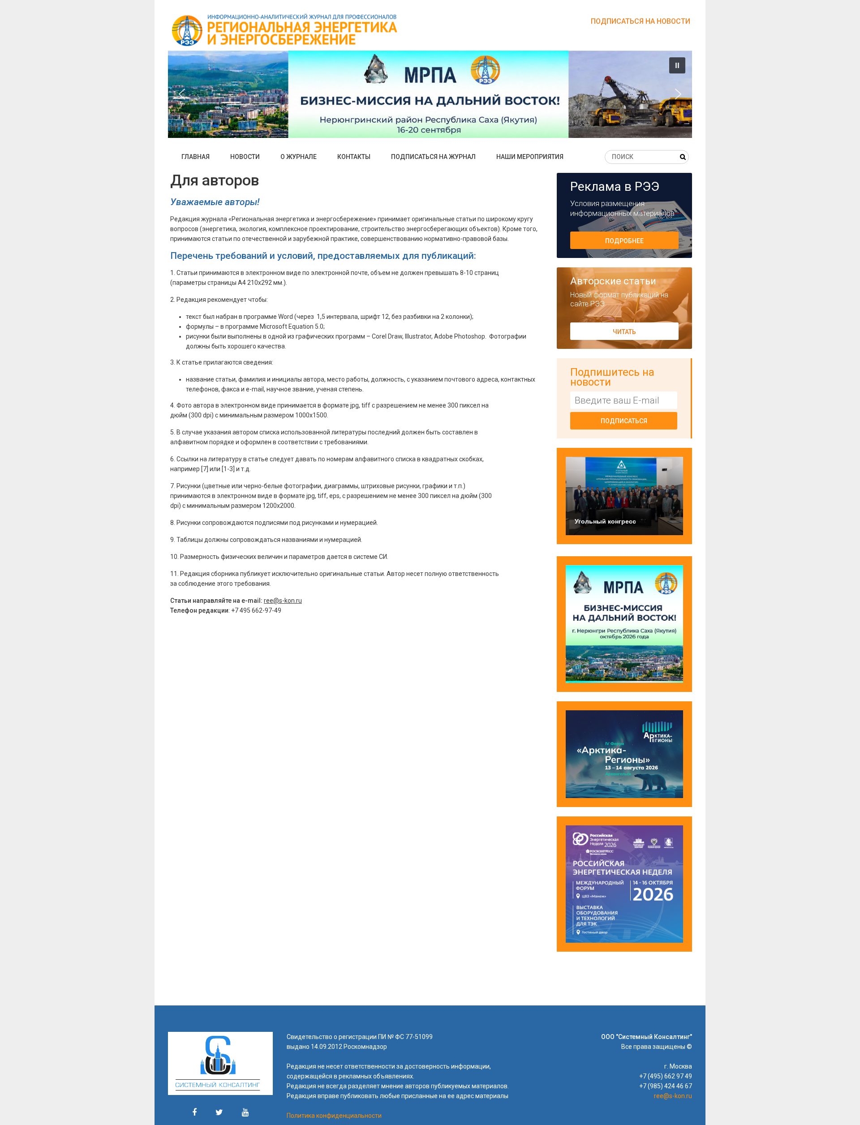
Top (839, 1104)
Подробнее (624, 241)
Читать (624, 331)
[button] (430, 94)
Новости (245, 156)
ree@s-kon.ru (283, 600)
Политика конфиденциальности (334, 1115)
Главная (195, 156)
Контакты (353, 156)
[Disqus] (360, 754)
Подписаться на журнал (433, 156)
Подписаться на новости (640, 21)
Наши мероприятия (529, 156)
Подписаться (624, 421)
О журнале (298, 156)
